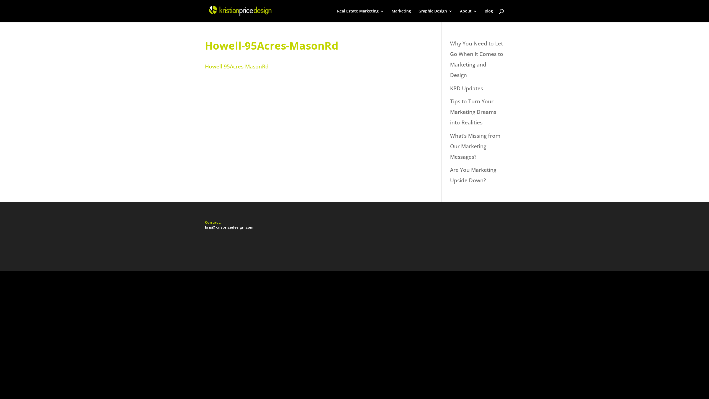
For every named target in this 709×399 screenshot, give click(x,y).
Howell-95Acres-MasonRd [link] (237, 66)
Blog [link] (489, 11)
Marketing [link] (401, 11)
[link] (239, 10)
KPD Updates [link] (466, 88)
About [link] (466, 11)
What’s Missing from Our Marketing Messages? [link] (475, 146)
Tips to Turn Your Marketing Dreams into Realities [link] (473, 112)
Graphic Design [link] (432, 11)
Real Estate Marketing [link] (358, 11)
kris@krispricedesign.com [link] (229, 227)
